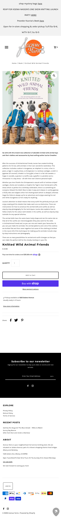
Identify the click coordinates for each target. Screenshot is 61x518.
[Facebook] (28, 386)
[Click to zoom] (54, 75)
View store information (11, 306)
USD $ (7, 486)
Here (42, 20)
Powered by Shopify (27, 513)
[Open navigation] (8, 47)
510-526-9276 (7, 462)
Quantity (6, 263)
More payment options (31, 289)
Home (14, 63)
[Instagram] (33, 386)
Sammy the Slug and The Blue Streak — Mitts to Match (23, 428)
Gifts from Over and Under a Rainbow (16, 433)
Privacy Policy (8, 411)
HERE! (33, 15)
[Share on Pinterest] (22, 320)
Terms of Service (9, 416)
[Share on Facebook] (10, 320)
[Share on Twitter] (16, 320)
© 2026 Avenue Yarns (10, 513)
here (40, 3)
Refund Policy (8, 413)
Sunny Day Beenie (9, 430)
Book (21, 63)
